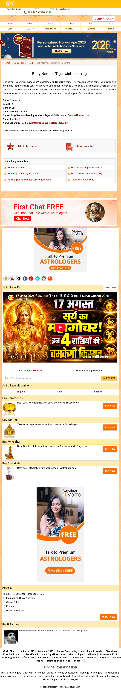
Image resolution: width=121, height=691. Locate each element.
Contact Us (77, 657)
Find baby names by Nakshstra (23, 173)
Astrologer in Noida (91, 651)
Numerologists (8, 676)
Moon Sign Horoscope (53, 654)
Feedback (43, 657)
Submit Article (59, 657)
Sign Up (108, 18)
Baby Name (20, 62)
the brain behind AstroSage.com (53, 630)
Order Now (108, 617)
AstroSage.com (74, 687)
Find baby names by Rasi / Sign (87, 173)
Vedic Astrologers (69, 676)
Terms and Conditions (58, 660)
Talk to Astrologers (11, 672)
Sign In (98, 18)
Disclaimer (111, 651)
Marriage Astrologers (91, 672)
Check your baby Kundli (83, 179)
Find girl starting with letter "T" (87, 167)
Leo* (17, 119)
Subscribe (110, 287)
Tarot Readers (112, 672)
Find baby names (16, 167)
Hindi (59, 391)
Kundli (19, 9)
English (21, 391)
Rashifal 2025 (62, 9)
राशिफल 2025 (28, 657)
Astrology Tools (10, 657)
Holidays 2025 (27, 651)
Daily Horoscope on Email (89, 370)
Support (78, 660)
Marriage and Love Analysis (20, 598)
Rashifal (10, 9)
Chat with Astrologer (34, 672)
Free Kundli (32, 654)
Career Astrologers (48, 676)
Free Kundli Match (12, 654)
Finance (10, 606)
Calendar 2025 (45, 651)
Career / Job (12, 602)
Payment (104, 657)
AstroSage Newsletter (31, 370)
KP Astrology (76, 654)
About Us (91, 657)
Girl (31, 62)
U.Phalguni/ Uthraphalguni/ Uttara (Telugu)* (45, 123)
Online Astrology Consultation (63, 672)
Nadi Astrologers (69, 679)
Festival (98, 391)
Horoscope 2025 (108, 654)
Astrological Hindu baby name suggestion (29, 179)
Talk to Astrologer (35, 12)
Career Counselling (67, 651)
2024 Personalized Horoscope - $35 (25, 593)
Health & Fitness (15, 610)
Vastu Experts (88, 676)
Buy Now (110, 405)
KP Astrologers (51, 679)
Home (7, 62)
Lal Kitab (91, 654)
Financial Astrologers (108, 676)
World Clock (9, 651)
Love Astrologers (27, 676)
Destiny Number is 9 (78, 115)
